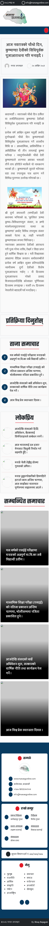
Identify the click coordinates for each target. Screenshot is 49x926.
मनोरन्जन (31, 882)
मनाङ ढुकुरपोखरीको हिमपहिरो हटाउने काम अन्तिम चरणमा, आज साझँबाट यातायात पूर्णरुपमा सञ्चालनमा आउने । (30, 482)
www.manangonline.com (25, 779)
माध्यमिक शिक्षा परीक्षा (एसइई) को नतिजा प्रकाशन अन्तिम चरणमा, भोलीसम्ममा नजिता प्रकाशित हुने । (27, 371)
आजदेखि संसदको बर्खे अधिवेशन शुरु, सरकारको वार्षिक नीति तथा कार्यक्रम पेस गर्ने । (28, 387)
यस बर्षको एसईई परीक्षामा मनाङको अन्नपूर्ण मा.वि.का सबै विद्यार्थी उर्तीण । (28, 357)
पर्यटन (9, 889)
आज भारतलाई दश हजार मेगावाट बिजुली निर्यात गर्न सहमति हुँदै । (28, 449)
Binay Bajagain (41, 922)
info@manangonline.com (36, 3)
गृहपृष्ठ (9, 874)
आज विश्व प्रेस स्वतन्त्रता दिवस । (25, 400)
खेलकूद (30, 889)
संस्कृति (10, 885)
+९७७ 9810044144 (22, 789)
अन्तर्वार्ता (31, 885)
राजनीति (10, 878)
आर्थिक (10, 882)
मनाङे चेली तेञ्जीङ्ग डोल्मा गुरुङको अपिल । (26, 464)
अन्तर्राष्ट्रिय (11, 893)
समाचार (30, 874)
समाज (29, 878)
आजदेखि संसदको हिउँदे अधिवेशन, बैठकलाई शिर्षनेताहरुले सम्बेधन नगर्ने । (29, 433)
